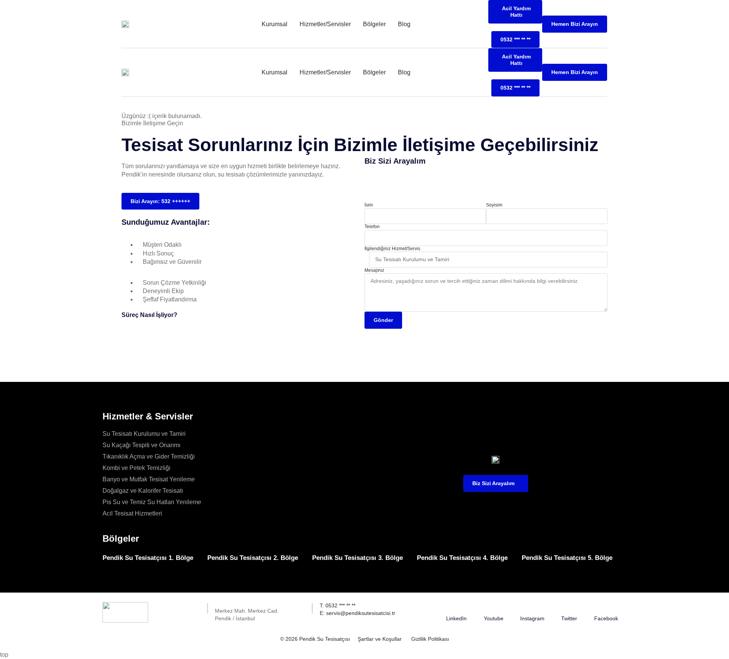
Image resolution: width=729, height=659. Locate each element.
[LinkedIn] (456, 606)
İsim (368, 205)
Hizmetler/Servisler (325, 24)
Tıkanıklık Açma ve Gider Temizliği (149, 456)
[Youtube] (493, 606)
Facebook (606, 618)
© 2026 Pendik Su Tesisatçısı (315, 639)
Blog (404, 24)
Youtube (493, 618)
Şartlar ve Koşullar (380, 639)
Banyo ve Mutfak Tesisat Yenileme (149, 479)
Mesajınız (374, 270)
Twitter (569, 618)
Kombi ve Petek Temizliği (136, 468)
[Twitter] (569, 606)
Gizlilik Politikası (430, 639)
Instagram (532, 618)
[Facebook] (606, 606)
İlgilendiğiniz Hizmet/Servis (392, 248)
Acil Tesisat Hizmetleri (132, 513)
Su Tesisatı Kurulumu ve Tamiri (144, 433)
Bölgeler (374, 24)
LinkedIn (456, 618)
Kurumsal (274, 24)
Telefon (372, 226)
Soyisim (494, 205)
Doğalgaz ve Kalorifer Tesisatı (143, 490)
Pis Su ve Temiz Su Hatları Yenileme (152, 502)
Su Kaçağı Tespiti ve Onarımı (141, 445)
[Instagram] (532, 606)
